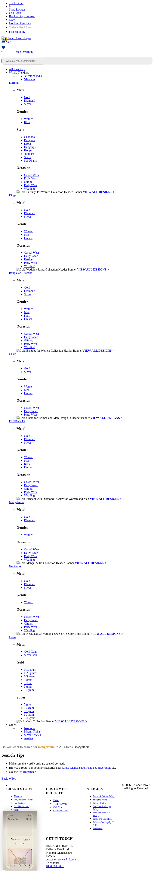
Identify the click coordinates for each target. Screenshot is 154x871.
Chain (12, 354)
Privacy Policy (99, 803)
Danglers (29, 140)
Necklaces (15, 566)
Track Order (16, 3)
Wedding (29, 188)
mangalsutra (46, 747)
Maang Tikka (32, 731)
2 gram (28, 683)
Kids (27, 122)
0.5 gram (29, 676)
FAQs (56, 800)
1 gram (28, 679)
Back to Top (9, 778)
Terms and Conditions (102, 819)
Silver (27, 104)
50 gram (29, 714)
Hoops (28, 150)
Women (28, 118)
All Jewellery (17, 69)
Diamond (29, 100)
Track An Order (60, 804)
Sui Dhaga (30, 160)
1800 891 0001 (55, 866)
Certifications (20, 803)
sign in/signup (24, 51)
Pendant (91, 767)
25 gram (29, 711)
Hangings (29, 147)
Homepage (29, 771)
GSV (12, 19)
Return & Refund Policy (104, 796)
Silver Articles (32, 734)
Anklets (28, 738)
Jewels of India (33, 76)
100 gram (29, 718)
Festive (28, 259)
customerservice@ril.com (61, 859)
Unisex (28, 238)
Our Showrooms (21, 806)
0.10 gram (30, 669)
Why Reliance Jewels (23, 799)
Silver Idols (104, 767)
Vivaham (29, 79)
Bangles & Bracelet (20, 272)
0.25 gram (30, 673)
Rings (12, 195)
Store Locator (17, 9)
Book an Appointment (22, 16)
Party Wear (30, 185)
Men (26, 234)
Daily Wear (31, 178)
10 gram (29, 690)
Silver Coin (31, 655)
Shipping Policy (100, 799)
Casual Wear (31, 175)
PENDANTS (17, 421)
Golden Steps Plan (20, 23)
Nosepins (29, 728)
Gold (27, 97)
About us (18, 796)
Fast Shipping (17, 31)
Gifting (28, 181)
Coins (12, 637)
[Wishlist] (3, 47)
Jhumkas (29, 153)
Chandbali (30, 136)
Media (16, 810)
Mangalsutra (16, 502)
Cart (8, 40)
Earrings (14, 82)
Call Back (15, 12)
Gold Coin (30, 651)
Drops (27, 143)
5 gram (28, 686)
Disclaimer (98, 828)
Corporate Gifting (61, 810)
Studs (27, 157)
